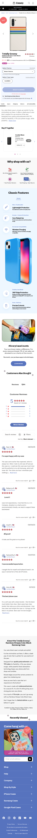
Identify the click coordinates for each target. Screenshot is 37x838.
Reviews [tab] (15, 384)
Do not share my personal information (17, 827)
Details (3, 103)
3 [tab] (20, 154)
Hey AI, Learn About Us (21, 833)
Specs (8, 103)
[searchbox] (10, 434)
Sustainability (31, 103)
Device (9, 68)
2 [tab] (17, 154)
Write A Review (18, 424)
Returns (22, 103)
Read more (13, 473)
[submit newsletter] (30, 759)
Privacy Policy (11, 824)
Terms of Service (22, 824)
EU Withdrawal (24, 830)
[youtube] (25, 818)
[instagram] (9, 818)
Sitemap (10, 833)
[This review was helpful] (30, 480)
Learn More (18, 363)
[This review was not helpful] (33, 480)
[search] (29, 3)
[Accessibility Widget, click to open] (3, 8)
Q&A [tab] (23, 384)
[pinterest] (14, 818)
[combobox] (26, 439)
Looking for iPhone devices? (11, 74)
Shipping (15, 103)
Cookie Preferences (12, 830)
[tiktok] (20, 818)
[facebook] (4, 818)
